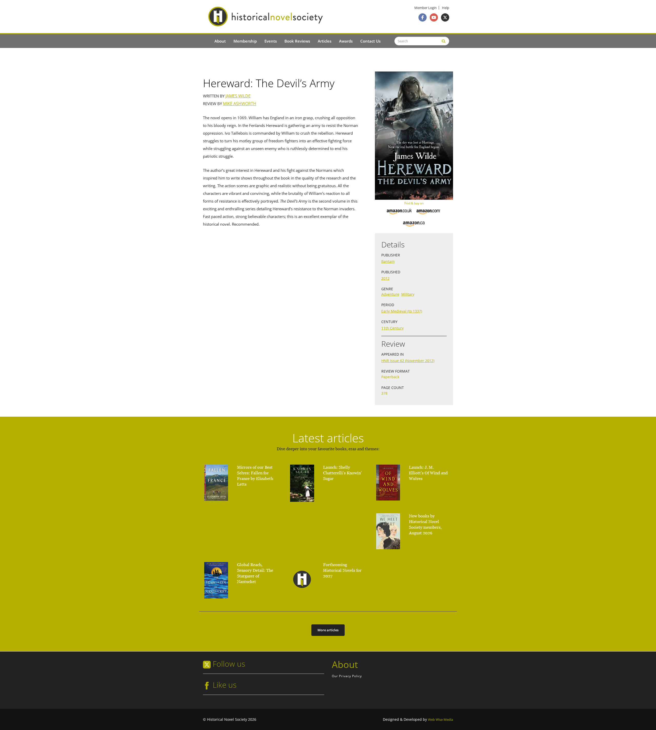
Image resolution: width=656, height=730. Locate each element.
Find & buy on (414, 203)
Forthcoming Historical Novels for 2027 (342, 570)
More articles (328, 630)
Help (445, 7)
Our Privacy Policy (347, 676)
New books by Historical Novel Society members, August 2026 (425, 524)
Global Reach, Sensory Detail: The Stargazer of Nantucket (255, 573)
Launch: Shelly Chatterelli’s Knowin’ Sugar (342, 473)
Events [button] (270, 41)
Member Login (425, 7)
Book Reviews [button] (297, 41)
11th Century (392, 328)
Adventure (390, 294)
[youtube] (434, 17)
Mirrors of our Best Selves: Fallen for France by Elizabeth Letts (255, 476)
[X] (445, 17)
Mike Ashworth (239, 104)
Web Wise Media (440, 719)
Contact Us (370, 41)
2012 (385, 278)
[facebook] (422, 17)
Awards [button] (346, 41)
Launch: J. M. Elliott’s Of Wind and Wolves (428, 473)
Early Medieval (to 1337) (401, 311)
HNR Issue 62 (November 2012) (407, 360)
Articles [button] (324, 41)
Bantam (388, 261)
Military (407, 294)
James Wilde (238, 96)
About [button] (220, 41)
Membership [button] (245, 41)
